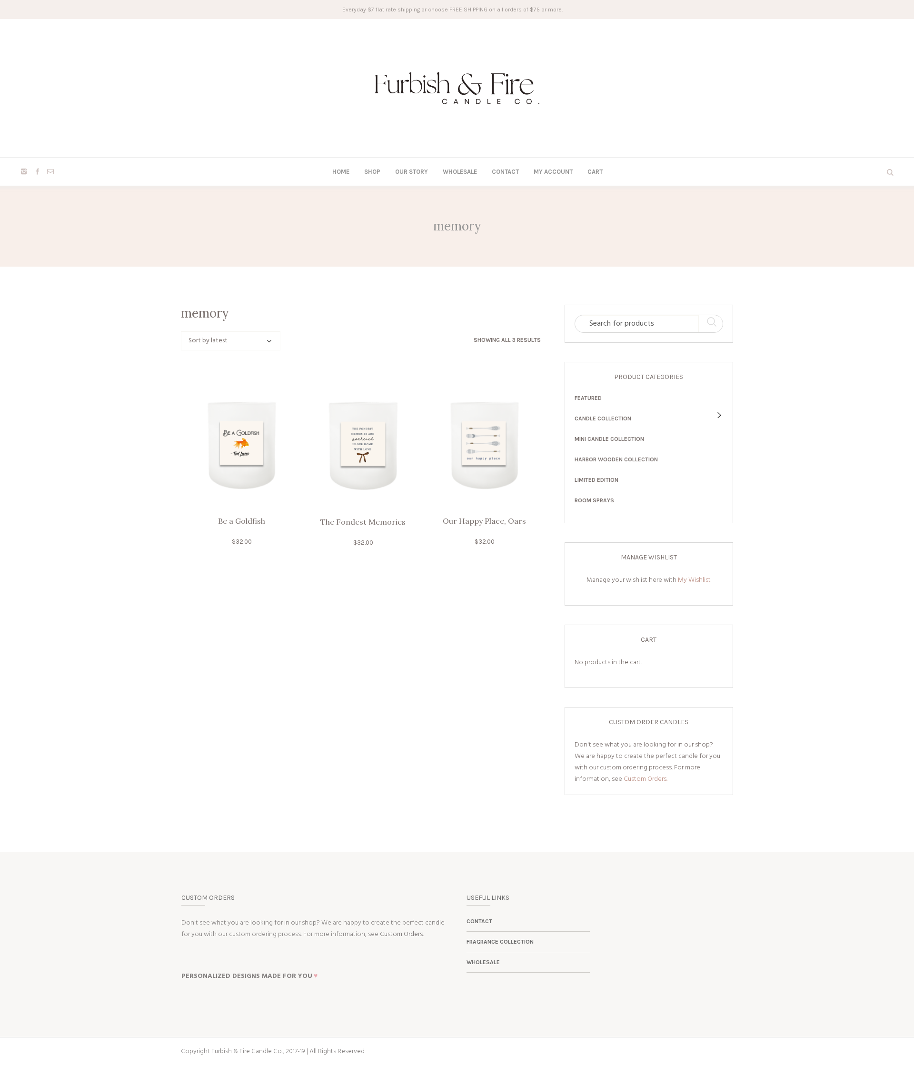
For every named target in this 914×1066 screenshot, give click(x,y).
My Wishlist (694, 580)
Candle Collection (603, 418)
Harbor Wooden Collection (616, 459)
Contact (479, 921)
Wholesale (483, 962)
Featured (588, 398)
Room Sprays (594, 500)
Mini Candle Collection (609, 439)
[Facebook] (37, 171)
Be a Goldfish (241, 521)
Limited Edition (596, 480)
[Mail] (50, 171)
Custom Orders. (645, 779)
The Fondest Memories (363, 522)
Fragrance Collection (500, 941)
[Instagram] (24, 171)
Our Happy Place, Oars (484, 521)
